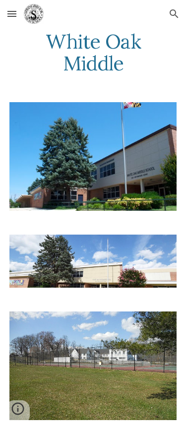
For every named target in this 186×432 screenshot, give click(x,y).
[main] (93, 52)
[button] (12, 13)
